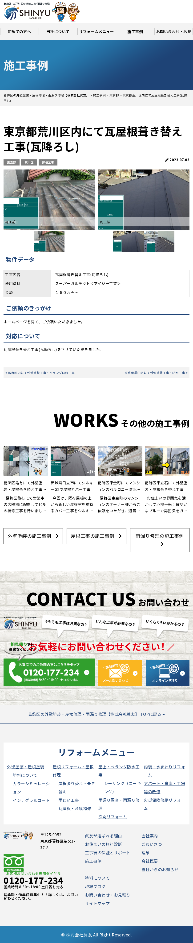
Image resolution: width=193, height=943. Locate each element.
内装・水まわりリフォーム (164, 771)
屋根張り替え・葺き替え (77, 787)
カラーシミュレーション (31, 788)
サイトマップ (97, 903)
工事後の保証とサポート (107, 852)
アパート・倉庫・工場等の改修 (164, 787)
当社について (58, 31)
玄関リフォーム (112, 817)
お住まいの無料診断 (103, 844)
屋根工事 (48, 162)
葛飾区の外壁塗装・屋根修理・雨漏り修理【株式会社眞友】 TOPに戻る (95, 714)
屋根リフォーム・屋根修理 (73, 771)
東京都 (11, 162)
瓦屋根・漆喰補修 (74, 808)
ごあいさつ (151, 844)
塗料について (25, 775)
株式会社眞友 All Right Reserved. (99, 934)
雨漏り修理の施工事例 (160, 535)
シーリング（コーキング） (122, 787)
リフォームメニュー (96, 31)
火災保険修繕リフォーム (164, 804)
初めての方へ (19, 31)
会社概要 (149, 861)
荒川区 (29, 162)
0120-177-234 (33, 880)
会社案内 (149, 836)
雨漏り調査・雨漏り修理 (119, 804)
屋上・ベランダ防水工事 (119, 771)
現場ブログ (95, 886)
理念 (145, 852)
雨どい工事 (68, 800)
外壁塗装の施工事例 (29, 535)
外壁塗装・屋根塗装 (25, 767)
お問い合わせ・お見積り (173, 34)
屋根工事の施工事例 (92, 535)
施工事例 (135, 31)
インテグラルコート (31, 800)
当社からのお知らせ (160, 869)
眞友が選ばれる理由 (103, 836)
